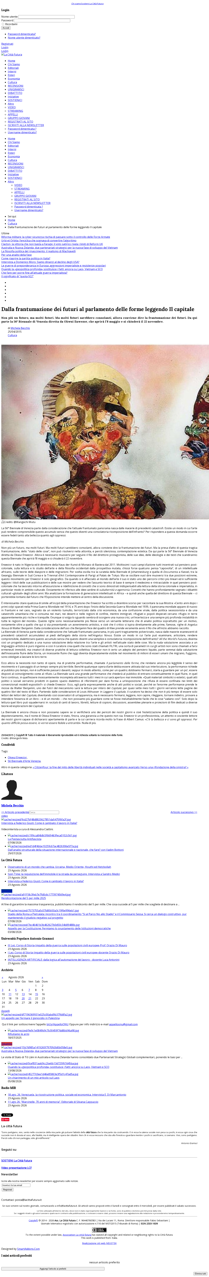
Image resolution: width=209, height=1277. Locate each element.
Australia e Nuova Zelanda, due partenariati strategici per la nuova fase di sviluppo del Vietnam (59, 247)
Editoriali (13, 146)
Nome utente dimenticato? (24, 37)
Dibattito (6, 1044)
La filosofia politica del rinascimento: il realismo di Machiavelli (38, 251)
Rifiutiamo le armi (18, 1034)
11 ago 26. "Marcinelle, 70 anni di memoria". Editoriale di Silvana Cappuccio (53, 1102)
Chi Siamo (14, 142)
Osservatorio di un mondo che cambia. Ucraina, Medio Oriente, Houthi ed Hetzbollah (59, 867)
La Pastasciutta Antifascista (24, 839)
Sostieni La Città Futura (92, 3)
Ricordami (11, 24)
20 (23, 998)
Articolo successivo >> (184, 812)
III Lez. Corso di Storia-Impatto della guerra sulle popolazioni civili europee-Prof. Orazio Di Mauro (67, 945)
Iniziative (13, 174)
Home (11, 138)
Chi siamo (76, 3)
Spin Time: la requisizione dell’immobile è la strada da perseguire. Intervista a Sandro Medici (64, 874)
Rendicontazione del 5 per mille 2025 (23, 898)
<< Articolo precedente (15, 812)
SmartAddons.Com (28, 1249)
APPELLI (19, 192)
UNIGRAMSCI (16, 167)
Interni (12, 149)
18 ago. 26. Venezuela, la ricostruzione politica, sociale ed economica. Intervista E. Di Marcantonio (67, 1094)
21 (29, 998)
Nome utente (9, 16)
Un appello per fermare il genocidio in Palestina (30, 1018)
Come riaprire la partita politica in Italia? (25, 258)
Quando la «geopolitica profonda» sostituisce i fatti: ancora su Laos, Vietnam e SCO (52, 269)
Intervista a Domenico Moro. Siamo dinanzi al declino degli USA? (40, 262)
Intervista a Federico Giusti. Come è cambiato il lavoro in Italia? (39, 823)
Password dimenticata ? (28, 206)
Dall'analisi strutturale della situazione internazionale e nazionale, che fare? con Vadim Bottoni (66, 850)
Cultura (12, 160)
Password (7, 20)
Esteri (11, 153)
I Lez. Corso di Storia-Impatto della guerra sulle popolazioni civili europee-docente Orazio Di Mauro (68, 952)
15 (36, 994)
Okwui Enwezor (17, 757)
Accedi (6, 28)
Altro (11, 181)
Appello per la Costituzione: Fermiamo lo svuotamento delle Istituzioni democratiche (59, 928)
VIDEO (18, 185)
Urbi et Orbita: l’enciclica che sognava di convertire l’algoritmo (38, 240)
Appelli (5, 1011)
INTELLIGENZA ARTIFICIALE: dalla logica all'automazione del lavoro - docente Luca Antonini (63, 959)
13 (23, 994)
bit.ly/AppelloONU (58, 1024)
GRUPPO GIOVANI (25, 196)
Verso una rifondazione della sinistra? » (164, 767)
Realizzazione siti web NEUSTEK (99, 1243)
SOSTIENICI (15, 178)
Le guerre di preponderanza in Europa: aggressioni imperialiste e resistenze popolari (53, 265)
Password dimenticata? (22, 34)
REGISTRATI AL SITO (27, 199)
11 (9, 994)
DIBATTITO (15, 171)
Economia (14, 156)
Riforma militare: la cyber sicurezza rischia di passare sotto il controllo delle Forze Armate (55, 237)
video (4, 816)
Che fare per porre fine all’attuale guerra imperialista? (34, 273)
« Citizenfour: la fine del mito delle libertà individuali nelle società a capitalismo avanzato (86, 767)
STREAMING (22, 188)
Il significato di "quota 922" (17, 276)
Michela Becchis (20, 328)
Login (4, 47)
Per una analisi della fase (16, 255)
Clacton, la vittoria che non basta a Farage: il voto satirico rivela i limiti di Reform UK (52, 244)
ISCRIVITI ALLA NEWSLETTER (32, 203)
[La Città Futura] (11, 54)
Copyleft (33, 1220)
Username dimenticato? (28, 210)
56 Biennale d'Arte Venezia (24, 761)
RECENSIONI (15, 163)
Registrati (7, 44)
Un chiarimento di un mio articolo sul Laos (33, 1077)
